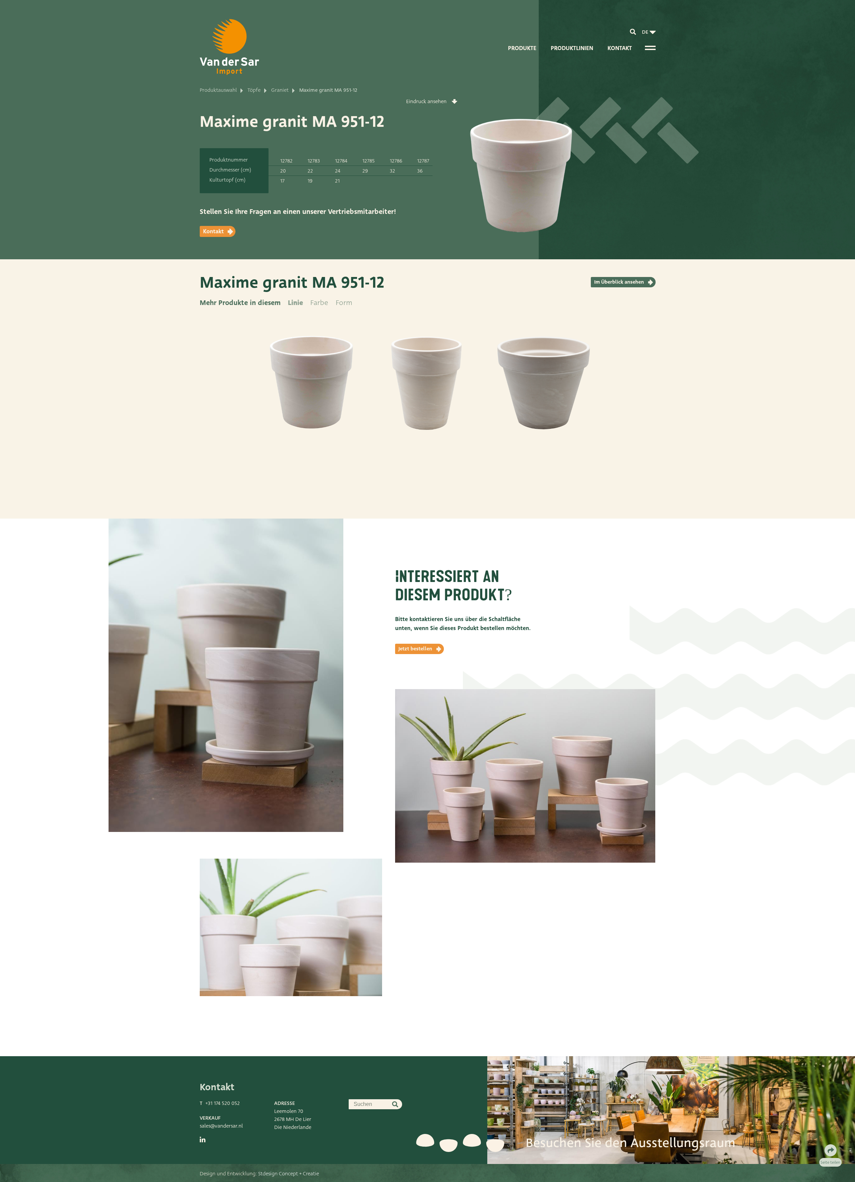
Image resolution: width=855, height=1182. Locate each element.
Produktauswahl (218, 90)
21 (337, 181)
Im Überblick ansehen (619, 282)
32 (392, 171)
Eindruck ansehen (426, 101)
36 (419, 171)
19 (310, 181)
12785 (368, 161)
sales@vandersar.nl (221, 1126)
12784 (341, 161)
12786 (396, 161)
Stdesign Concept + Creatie (288, 1173)
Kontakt (620, 48)
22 (310, 171)
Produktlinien (572, 48)
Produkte (522, 48)
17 (282, 181)
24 (337, 171)
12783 (314, 161)
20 (283, 171)
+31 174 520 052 (222, 1103)
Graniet (280, 90)
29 (365, 171)
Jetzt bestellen (415, 648)
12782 (286, 161)
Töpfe (254, 90)
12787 (423, 161)
